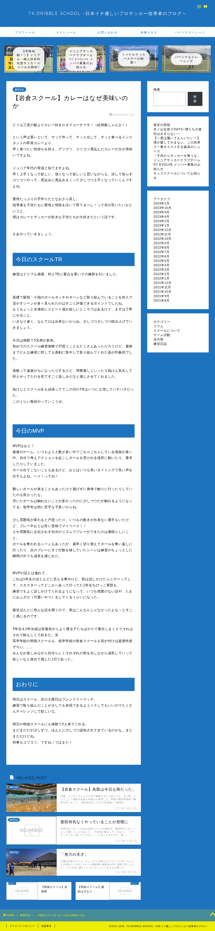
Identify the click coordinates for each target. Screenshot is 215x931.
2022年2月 (161, 274)
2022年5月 (161, 260)
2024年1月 (161, 203)
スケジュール (66, 32)
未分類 (158, 339)
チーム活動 (161, 335)
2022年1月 (161, 278)
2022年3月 (161, 269)
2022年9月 (161, 243)
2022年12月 (162, 230)
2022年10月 (162, 238)
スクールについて (166, 330)
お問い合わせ (107, 32)
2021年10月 (162, 291)
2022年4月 (161, 265)
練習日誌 (19, 89)
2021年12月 (162, 283)
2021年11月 (162, 287)
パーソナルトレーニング (190, 33)
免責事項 (46, 926)
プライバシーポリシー (22, 926)
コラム (158, 326)
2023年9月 (161, 212)
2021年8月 (161, 300)
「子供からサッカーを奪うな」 (177, 155)
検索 (156, 89)
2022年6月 (161, 256)
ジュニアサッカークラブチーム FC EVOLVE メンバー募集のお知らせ (177, 164)
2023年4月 (161, 216)
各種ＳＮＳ (148, 32)
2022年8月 (161, 247)
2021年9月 (161, 296)
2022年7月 (161, 252)
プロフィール (25, 32)
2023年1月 (161, 225)
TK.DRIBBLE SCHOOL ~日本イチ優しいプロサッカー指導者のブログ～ (107, 13)
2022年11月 (162, 234)
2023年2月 (161, 221)
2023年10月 (162, 208)
